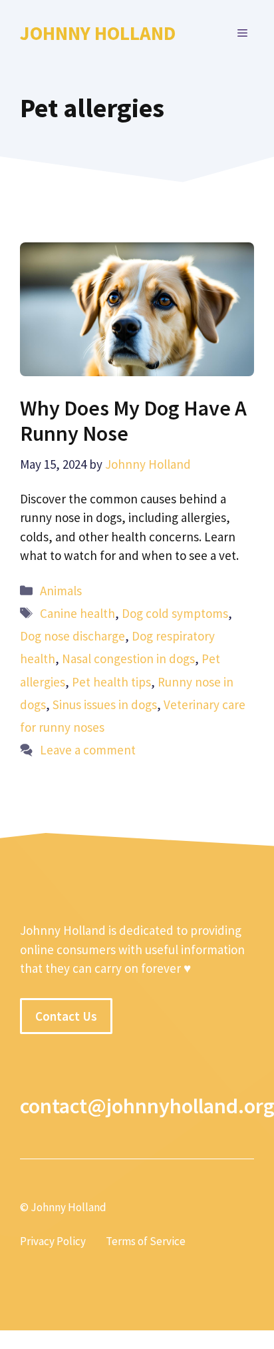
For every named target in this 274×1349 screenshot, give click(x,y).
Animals (61, 591)
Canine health (77, 613)
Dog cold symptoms (175, 613)
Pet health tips (111, 682)
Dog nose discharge (72, 636)
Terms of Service (146, 1241)
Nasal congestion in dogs (128, 659)
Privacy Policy (53, 1241)
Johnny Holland (98, 33)
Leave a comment (88, 750)
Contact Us (66, 1016)
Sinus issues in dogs (105, 704)
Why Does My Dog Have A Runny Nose (133, 421)
